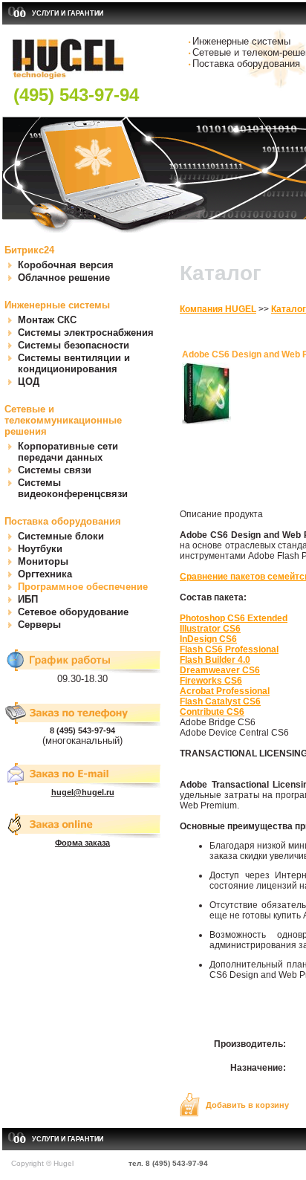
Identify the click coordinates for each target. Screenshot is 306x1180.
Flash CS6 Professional (229, 649)
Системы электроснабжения (86, 332)
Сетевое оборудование (73, 611)
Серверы (39, 624)
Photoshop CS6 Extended (233, 618)
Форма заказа (82, 842)
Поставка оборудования (62, 521)
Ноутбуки (40, 548)
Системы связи (54, 470)
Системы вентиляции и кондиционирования (74, 363)
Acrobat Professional (225, 691)
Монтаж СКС (47, 319)
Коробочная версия (66, 264)
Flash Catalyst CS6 (220, 701)
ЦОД (28, 381)
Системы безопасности (73, 345)
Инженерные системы (57, 305)
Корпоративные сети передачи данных (68, 452)
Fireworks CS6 (211, 680)
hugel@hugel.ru (82, 792)
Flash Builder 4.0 (215, 660)
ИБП (28, 599)
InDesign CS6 (208, 639)
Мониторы (43, 561)
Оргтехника (45, 574)
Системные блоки (61, 536)
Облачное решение (64, 277)
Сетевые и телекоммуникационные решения (63, 420)
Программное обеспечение (83, 586)
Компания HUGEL (218, 309)
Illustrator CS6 (210, 628)
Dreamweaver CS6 (220, 670)
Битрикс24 (29, 250)
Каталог (288, 309)
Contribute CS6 (212, 712)
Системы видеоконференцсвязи (73, 488)
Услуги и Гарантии (67, 13)
